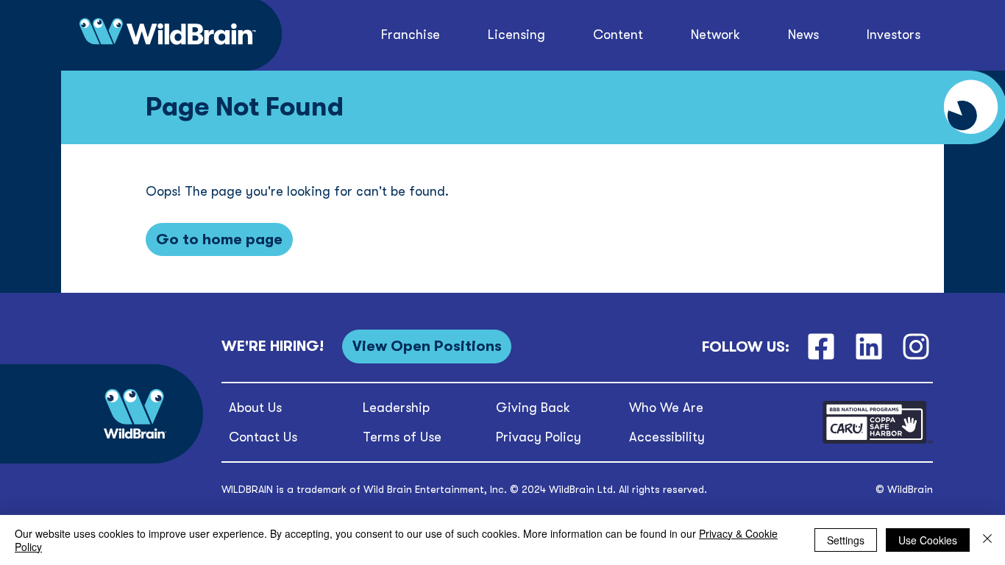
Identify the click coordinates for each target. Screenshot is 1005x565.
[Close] (987, 540)
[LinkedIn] (868, 346)
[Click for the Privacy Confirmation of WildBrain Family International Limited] (878, 441)
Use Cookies (927, 540)
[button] (618, 35)
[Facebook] (820, 346)
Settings (845, 540)
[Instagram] (916, 346)
